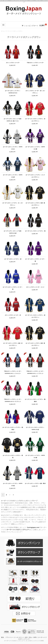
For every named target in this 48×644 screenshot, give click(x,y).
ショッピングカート (31, 25)
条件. (26, 637)
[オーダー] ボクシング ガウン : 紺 (12, 259)
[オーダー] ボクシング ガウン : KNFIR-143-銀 (13, 484)
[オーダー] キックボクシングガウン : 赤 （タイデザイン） (35, 120)
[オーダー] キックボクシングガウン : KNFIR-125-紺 (35, 428)
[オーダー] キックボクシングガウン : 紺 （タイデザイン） (35, 316)
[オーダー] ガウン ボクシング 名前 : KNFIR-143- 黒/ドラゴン (13, 120)
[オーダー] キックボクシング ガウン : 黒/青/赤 (13, 428)
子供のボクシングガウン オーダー (35, 62)
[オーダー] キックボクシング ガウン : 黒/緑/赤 (35, 400)
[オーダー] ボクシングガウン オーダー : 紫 (35, 260)
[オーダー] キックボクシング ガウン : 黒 (35, 231)
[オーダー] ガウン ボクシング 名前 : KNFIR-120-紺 (13, 232)
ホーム (2, 31)
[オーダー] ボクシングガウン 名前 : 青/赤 (35, 483)
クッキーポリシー (19, 637)
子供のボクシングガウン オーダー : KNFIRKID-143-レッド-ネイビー (13, 372)
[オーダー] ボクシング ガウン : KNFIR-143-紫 (35, 148)
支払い (31, 637)
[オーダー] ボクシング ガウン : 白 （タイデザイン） (13, 204)
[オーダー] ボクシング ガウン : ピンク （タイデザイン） (35, 176)
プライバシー (9, 637)
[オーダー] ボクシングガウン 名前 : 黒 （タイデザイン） (35, 204)
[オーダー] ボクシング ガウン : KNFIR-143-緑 (35, 456)
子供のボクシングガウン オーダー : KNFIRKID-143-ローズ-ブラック (13, 400)
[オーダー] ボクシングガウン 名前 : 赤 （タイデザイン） (12, 344)
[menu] (3, 24)
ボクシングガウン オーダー (13, 62)
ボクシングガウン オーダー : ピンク (35, 287)
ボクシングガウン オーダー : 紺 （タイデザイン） (35, 92)
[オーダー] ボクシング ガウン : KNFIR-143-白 (13, 148)
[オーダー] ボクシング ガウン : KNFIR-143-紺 (13, 176)
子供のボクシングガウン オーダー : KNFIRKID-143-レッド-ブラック (35, 372)
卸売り (35, 637)
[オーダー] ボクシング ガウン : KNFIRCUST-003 (13, 92)
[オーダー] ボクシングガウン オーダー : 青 (13, 288)
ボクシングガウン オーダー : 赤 (13, 315)
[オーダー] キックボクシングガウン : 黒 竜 (13, 456)
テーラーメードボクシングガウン (14, 31)
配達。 (3, 637)
